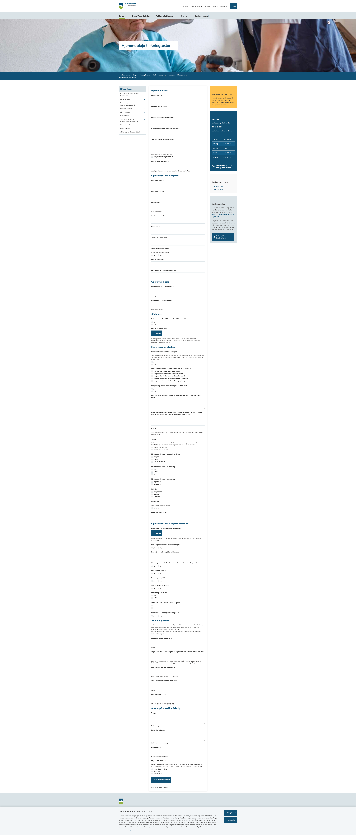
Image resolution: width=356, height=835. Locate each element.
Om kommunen (201, 16)
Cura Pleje (157, 771)
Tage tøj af (157, 482)
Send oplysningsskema (162, 780)
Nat (155, 474)
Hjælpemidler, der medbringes (161, 638)
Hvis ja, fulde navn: (158, 259)
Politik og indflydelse (164, 16)
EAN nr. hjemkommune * (160, 162)
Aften (156, 459)
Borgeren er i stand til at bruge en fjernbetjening (171, 378)
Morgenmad (158, 492)
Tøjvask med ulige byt (161, 450)
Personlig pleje (218, 186)
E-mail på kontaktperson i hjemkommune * (166, 128)
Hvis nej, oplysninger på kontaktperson (165, 552)
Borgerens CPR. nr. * (158, 191)
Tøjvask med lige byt (160, 447)
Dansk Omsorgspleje (160, 769)
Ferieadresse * (156, 227)
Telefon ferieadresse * (159, 238)
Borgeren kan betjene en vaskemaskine (167, 371)
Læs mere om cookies (126, 831)
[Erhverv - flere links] (189, 15)
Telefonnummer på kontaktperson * (164, 139)
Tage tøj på (157, 484)
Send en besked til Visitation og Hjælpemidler (225, 167)
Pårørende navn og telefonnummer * (164, 270)
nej (161, 548)
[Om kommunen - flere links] (210, 15)
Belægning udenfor (158, 730)
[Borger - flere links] (127, 15)
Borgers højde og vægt (159, 694)
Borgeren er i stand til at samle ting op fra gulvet (171, 381)
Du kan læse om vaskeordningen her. (223, 216)
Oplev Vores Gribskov (141, 16)
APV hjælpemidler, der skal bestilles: (164, 681)
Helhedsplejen (158, 773)
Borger (121, 16)
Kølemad (156, 508)
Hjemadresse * (156, 202)
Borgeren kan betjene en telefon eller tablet (169, 376)
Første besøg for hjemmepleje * (162, 287)
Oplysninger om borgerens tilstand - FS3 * (166, 528)
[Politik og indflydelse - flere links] (175, 15)
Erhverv (184, 16)
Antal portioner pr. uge (159, 512)
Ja (154, 255)
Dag (155, 469)
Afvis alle (231, 820)
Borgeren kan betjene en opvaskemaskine (168, 374)
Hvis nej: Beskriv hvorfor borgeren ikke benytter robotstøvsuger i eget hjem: (176, 397)
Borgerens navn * (157, 180)
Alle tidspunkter (159, 462)
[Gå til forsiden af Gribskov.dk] (150, 6)
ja (154, 566)
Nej (161, 255)
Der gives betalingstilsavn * (163, 157)
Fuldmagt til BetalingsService (221, 237)
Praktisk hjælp (218, 189)
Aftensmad (157, 497)
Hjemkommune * (157, 95)
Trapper (153, 713)
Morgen (156, 457)
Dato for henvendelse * (159, 106)
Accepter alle (231, 813)
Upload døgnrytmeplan (159, 328)
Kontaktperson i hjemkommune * (163, 117)
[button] (144, 99)
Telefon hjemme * (157, 216)
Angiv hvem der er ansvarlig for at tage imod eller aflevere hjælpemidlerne (177, 652)
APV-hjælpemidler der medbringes (163, 667)
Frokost (156, 494)
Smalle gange (156, 747)
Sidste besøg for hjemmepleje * (162, 300)
